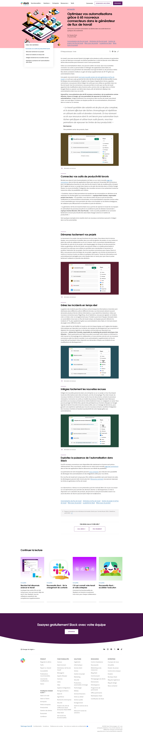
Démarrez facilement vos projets (35, 51)
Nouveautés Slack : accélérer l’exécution (107, 586)
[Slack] (25, 3)
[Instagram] (107, 649)
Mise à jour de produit (91, 43)
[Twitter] (110, 51)
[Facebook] (112, 51)
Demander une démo (103, 3)
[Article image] (32, 569)
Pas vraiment (97, 529)
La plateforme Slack (105, 43)
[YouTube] (118, 649)
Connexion (89, 3)
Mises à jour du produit (103, 503)
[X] (114, 649)
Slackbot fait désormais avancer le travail (30, 586)
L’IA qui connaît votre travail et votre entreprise (84, 586)
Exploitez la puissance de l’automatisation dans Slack (37, 61)
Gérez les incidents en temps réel (35, 54)
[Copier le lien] (118, 51)
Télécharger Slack (25, 726)
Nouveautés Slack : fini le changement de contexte (57, 586)
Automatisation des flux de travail (77, 41)
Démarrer (117, 3)
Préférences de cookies (56, 726)
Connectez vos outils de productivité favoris (38, 48)
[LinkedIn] (115, 51)
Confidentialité (37, 726)
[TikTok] (121, 649)
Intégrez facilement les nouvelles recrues (37, 57)
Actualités (71, 9)
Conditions (46, 726)
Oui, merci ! (81, 529)
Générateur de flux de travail (98, 41)
